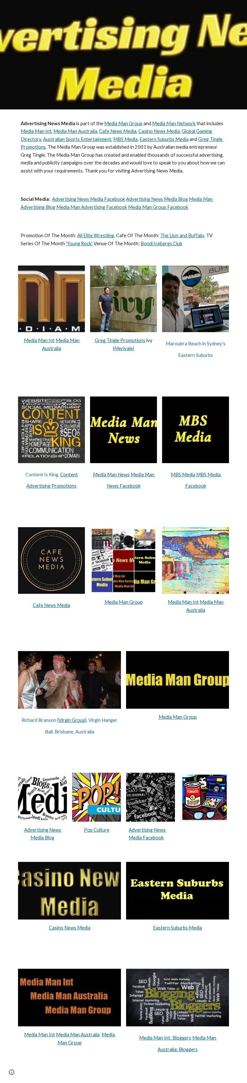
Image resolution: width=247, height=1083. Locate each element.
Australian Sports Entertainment (77, 139)
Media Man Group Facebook (158, 207)
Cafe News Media (117, 131)
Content (69, 474)
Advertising (38, 486)
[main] (123, 147)
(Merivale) (123, 348)
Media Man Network (174, 123)
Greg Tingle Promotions (120, 340)
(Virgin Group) (72, 720)
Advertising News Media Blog (157, 199)
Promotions (64, 486)
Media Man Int (36, 131)
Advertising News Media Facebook (88, 199)
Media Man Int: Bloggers (165, 1038)
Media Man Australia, (75, 131)
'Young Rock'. (79, 243)
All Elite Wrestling (95, 235)
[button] (11, 1072)
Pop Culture (96, 830)
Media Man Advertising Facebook (91, 207)
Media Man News (111, 474)
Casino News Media (159, 131)
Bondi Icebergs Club (161, 243)
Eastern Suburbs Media (164, 139)
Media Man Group (123, 123)
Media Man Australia (78, 1034)
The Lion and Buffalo (182, 235)
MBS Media (125, 139)
